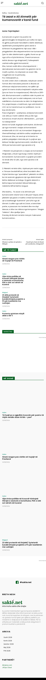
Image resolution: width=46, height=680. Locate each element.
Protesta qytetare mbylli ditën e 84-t (13, 314)
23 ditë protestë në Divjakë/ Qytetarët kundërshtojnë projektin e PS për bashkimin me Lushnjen (13, 299)
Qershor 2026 (9, 644)
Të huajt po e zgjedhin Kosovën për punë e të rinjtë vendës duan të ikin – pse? (23, 416)
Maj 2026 (7, 647)
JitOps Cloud (7, 667)
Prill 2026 (7, 651)
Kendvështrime (13, 13)
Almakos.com (7, 665)
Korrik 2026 (8, 641)
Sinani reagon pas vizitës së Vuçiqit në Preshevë (13, 260)
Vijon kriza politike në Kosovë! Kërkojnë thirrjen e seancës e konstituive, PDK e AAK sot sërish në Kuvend (13, 280)
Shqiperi (5, 292)
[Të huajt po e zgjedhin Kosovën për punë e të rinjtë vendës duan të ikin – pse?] (23, 396)
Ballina (4, 13)
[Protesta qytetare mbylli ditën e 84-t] (35, 317)
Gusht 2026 (8, 637)
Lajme (4, 256)
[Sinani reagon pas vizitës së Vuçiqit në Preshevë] (35, 262)
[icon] (17, 583)
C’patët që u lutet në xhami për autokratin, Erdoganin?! (35, 243)
